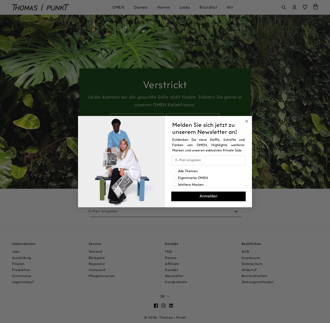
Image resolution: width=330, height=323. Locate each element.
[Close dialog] (247, 121)
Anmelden (208, 196)
